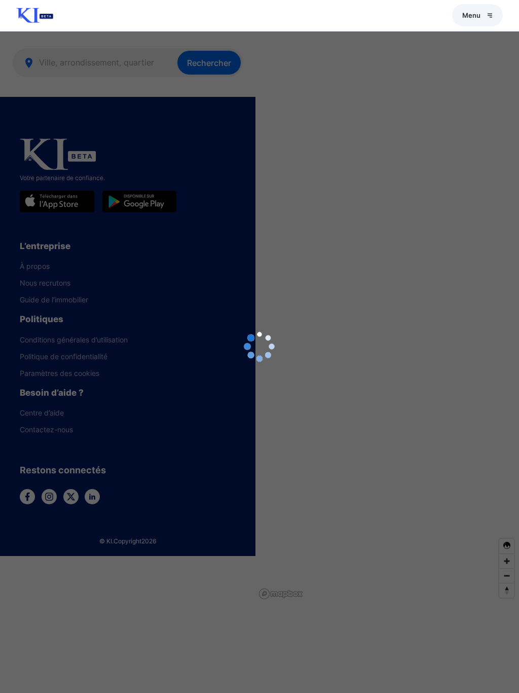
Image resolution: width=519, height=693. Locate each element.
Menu (471, 15)
